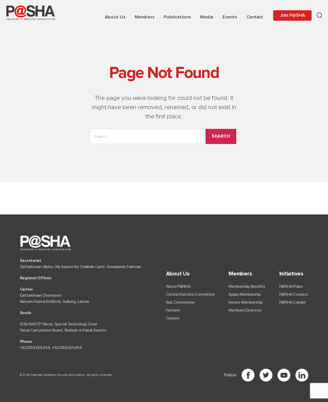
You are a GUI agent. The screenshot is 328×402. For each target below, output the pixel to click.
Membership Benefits (247, 286)
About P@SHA (178, 286)
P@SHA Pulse (291, 286)
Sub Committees (180, 302)
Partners (173, 310)
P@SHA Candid (292, 302)
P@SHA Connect (293, 294)
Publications (177, 17)
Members (145, 17)
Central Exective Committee (190, 294)
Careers (173, 318)
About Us (115, 17)
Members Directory (245, 310)
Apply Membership (245, 294)
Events (230, 17)
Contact (255, 17)
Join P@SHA (292, 15)
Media (206, 17)
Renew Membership (245, 302)
